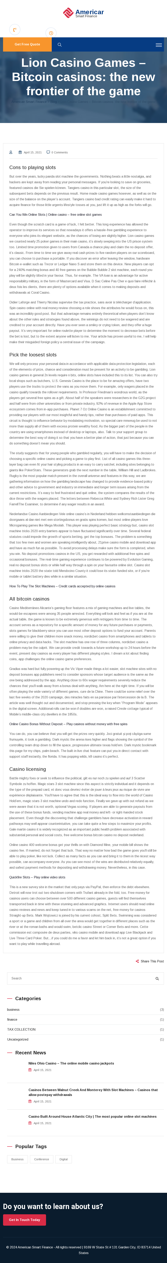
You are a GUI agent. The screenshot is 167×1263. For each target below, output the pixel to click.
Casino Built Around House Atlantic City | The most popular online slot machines (93, 1116)
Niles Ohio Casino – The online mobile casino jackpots (71, 1063)
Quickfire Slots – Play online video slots (37, 877)
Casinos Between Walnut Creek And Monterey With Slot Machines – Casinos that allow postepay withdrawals (93, 1092)
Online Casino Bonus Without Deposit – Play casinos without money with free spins (68, 724)
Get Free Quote (27, 44)
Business (17, 1159)
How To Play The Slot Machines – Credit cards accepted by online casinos (62, 586)
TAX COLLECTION (21, 1029)
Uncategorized (17, 1039)
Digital (64, 1159)
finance (12, 1019)
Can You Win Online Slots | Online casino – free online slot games (55, 214)
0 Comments (60, 152)
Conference (41, 1159)
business (13, 1009)
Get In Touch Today (24, 1220)
